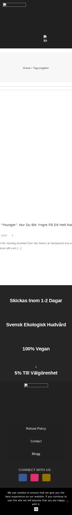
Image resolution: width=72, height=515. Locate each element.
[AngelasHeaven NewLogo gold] (36, 384)
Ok (36, 509)
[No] (67, 501)
